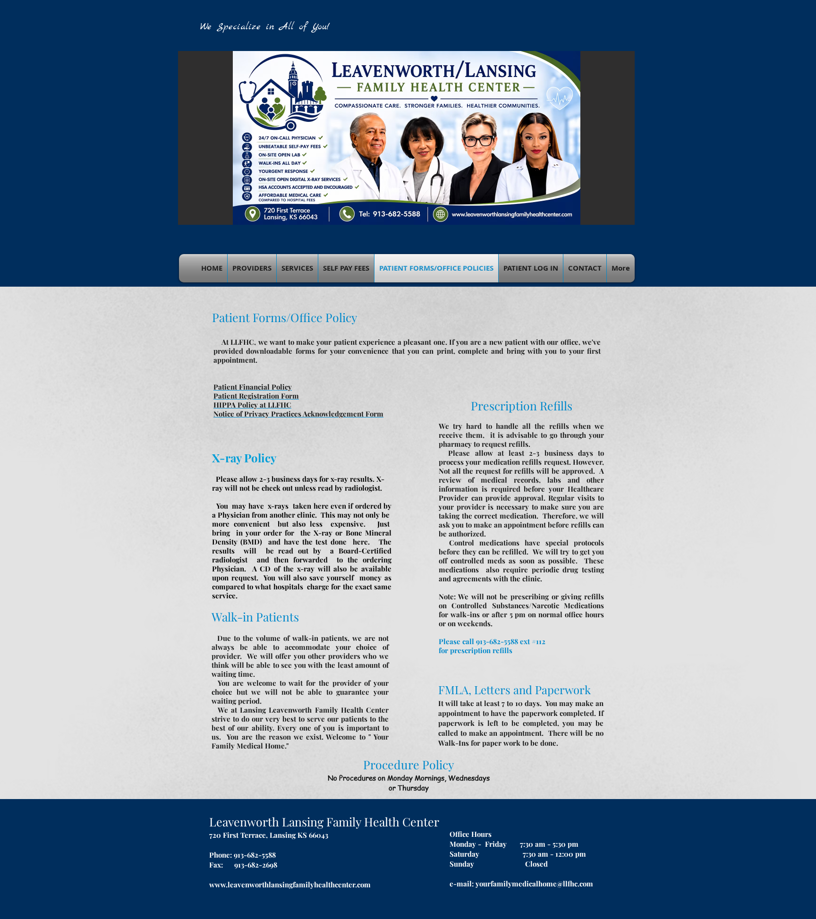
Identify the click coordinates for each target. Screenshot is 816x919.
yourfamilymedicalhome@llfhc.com (534, 883)
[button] (406, 138)
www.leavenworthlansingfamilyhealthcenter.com (290, 884)
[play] (615, 216)
